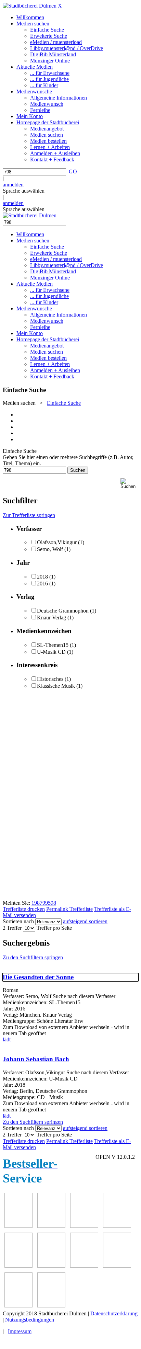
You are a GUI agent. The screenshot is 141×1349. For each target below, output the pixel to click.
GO (73, 171)
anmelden (13, 184)
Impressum (19, 1331)
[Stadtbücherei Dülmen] (29, 6)
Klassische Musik (56, 686)
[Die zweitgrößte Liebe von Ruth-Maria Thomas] (18, 1305)
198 (35, 903)
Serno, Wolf (50, 549)
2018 (42, 577)
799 (44, 903)
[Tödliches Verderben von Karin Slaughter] (51, 1305)
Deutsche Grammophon (63, 611)
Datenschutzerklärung (114, 1313)
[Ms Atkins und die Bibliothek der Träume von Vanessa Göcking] (51, 1226)
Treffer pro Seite (54, 928)
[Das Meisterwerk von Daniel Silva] (51, 1266)
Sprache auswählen (23, 191)
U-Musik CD (51, 652)
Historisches (50, 679)
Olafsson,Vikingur (57, 542)
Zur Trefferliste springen (29, 515)
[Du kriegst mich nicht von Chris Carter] (84, 1266)
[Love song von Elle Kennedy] (117, 1226)
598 (52, 903)
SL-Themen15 (52, 645)
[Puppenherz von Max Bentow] (117, 1266)
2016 (42, 583)
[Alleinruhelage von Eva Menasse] (18, 1226)
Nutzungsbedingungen (29, 1320)
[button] (129, 483)
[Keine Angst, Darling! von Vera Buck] (18, 1266)
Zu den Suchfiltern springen (33, 957)
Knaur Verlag (51, 617)
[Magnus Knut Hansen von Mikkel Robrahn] (84, 1226)
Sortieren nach (18, 921)
